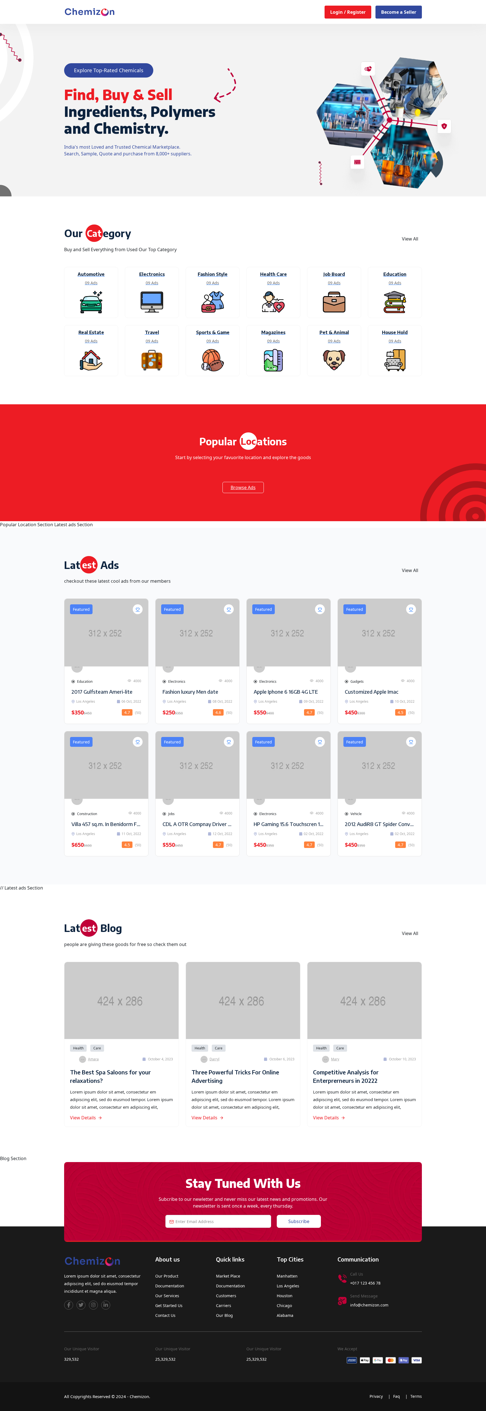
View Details (83, 1118)
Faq (397, 1396)
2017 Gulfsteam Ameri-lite (101, 691)
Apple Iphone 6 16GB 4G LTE (286, 691)
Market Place (228, 1276)
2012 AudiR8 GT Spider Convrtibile (384, 824)
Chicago (284, 1305)
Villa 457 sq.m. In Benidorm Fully (108, 824)
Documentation (169, 1285)
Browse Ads (243, 487)
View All (410, 239)
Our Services (167, 1295)
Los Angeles (288, 1285)
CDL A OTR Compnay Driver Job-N (201, 824)
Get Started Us (169, 1305)
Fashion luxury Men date (190, 691)
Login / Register (348, 12)
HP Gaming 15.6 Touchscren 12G (290, 824)
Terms (416, 1396)
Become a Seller (398, 12)
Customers (226, 1295)
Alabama (285, 1315)
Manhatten (287, 1276)
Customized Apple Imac (372, 691)
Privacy (377, 1396)
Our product (166, 1276)
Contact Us (165, 1315)
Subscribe (298, 1221)
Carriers (223, 1305)
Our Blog (224, 1315)
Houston (284, 1295)
